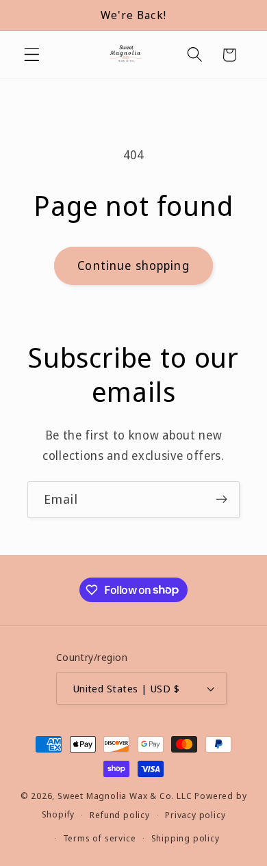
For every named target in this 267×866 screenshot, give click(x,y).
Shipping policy (185, 838)
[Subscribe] (221, 499)
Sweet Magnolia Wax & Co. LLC (125, 795)
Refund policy (119, 815)
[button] (31, 55)
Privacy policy (195, 815)
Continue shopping (133, 265)
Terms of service (99, 838)
